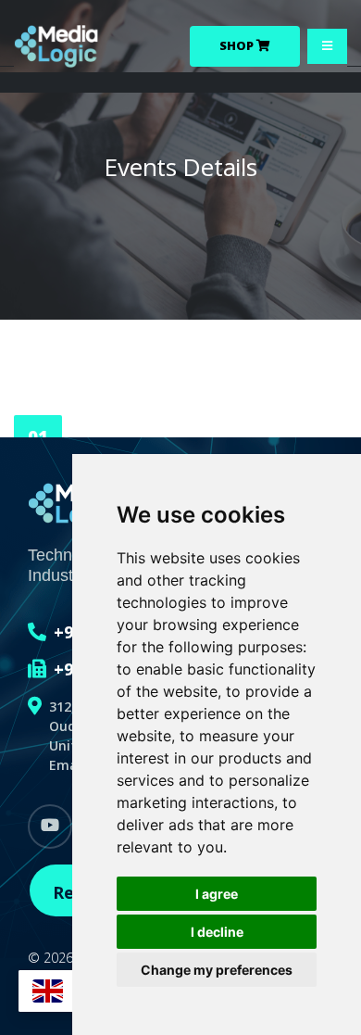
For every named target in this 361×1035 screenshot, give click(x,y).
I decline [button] (217, 932)
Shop (237, 45)
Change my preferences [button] (217, 970)
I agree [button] (216, 894)
